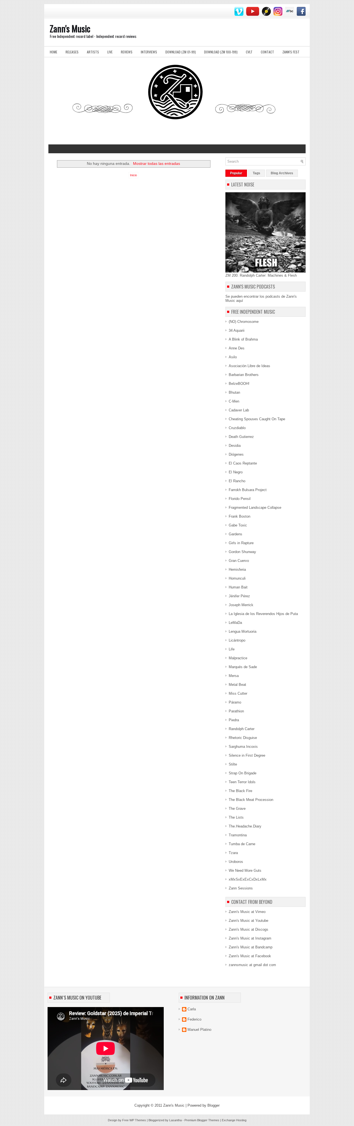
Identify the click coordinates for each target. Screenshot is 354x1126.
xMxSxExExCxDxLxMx (248, 879)
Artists (93, 52)
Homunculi (237, 578)
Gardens (235, 534)
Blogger (213, 1105)
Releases (72, 52)
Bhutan (234, 392)
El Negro (236, 472)
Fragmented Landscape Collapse (255, 507)
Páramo (235, 702)
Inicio (133, 175)
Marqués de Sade (243, 667)
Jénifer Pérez (239, 596)
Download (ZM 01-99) (180, 52)
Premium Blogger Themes (201, 1120)
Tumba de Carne (242, 844)
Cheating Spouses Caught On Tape (257, 419)
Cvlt (249, 52)
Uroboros (236, 862)
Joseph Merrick (241, 605)
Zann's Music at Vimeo (247, 912)
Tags (256, 173)
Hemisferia (237, 569)
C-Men (234, 401)
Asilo (233, 357)
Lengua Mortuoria (242, 631)
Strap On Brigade (242, 773)
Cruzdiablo (237, 428)
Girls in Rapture (241, 543)
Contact (267, 52)
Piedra (234, 720)
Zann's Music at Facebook (250, 956)
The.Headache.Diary (245, 826)
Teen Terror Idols (242, 782)
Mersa (234, 676)
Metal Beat (237, 685)
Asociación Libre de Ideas (249, 366)
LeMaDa (235, 623)
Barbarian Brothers (244, 375)
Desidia (235, 445)
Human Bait (238, 587)
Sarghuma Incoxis (243, 746)
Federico (194, 1019)
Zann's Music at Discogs (248, 929)
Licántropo (237, 640)
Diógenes (236, 454)
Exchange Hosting (234, 1120)
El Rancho (237, 481)
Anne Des (236, 348)
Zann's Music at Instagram (250, 938)
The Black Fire (240, 791)
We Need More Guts (245, 870)
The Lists (236, 817)
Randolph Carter (241, 729)
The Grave (237, 808)
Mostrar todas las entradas (156, 163)
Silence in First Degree (247, 755)
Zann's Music (70, 28)
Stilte (233, 764)
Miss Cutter (238, 693)
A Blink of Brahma (243, 339)
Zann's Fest (291, 52)
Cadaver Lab (239, 410)
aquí (239, 301)
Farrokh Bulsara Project (248, 490)
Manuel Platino (199, 1030)
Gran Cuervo (239, 561)
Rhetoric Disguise (243, 738)
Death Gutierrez (241, 437)
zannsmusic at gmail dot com (252, 965)
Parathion (236, 711)
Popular (236, 173)
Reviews (126, 52)
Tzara (233, 853)
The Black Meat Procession (251, 800)
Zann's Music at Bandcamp (250, 947)
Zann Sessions (241, 888)
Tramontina (238, 835)
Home (53, 52)
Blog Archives (282, 173)
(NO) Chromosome (244, 322)
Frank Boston (239, 516)
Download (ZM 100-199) (221, 52)
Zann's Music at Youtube (248, 921)
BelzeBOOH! (239, 384)
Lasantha (175, 1120)
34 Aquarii (236, 330)
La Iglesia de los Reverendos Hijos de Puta (263, 614)
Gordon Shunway (242, 552)
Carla (192, 1009)
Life (232, 649)
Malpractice (238, 658)
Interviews (149, 52)
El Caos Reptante (243, 463)
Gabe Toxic (238, 525)
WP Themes (137, 1120)
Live (110, 52)
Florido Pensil (240, 499)
